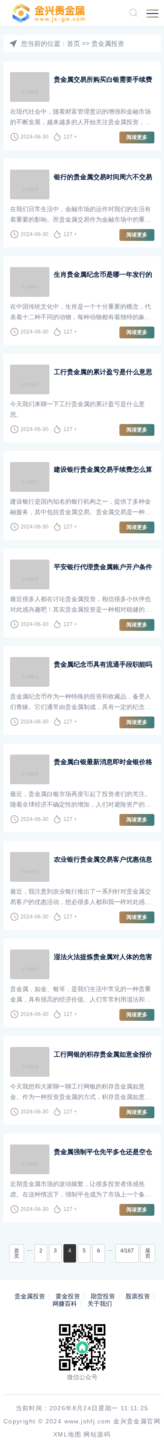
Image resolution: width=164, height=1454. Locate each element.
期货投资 (103, 1296)
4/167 (127, 1251)
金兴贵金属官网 (137, 1421)
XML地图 (67, 1434)
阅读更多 (136, 137)
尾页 (147, 1253)
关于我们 (99, 1304)
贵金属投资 (107, 43)
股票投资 (138, 1296)
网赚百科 (64, 1304)
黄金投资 (68, 1296)
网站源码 (97, 1434)
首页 (73, 43)
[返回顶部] (144, 1434)
